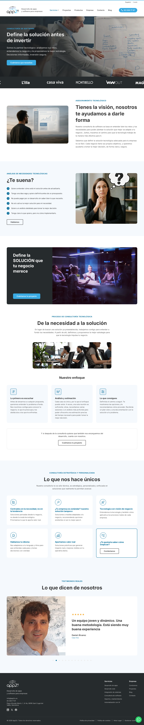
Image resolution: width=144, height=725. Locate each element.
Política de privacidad (87, 720)
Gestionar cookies (131, 720)
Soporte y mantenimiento (113, 699)
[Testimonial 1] (53, 660)
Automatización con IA (112, 702)
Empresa (89, 10)
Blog (110, 10)
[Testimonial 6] (69, 660)
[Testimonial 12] (87, 660)
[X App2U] (12, 710)
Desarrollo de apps (111, 685)
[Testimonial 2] (56, 660)
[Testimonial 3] (59, 660)
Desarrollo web (110, 689)
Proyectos (67, 10)
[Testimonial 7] (72, 660)
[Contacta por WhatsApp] (138, 719)
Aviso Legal (118, 720)
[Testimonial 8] (75, 660)
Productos (78, 10)
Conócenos (133, 685)
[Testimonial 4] (62, 660)
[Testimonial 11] (84, 660)
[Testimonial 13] (91, 660)
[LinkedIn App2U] (8, 710)
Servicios (53, 10)
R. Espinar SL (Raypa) (92, 638)
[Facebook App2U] (16, 710)
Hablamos (15, 222)
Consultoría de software (113, 695)
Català (135, 2)
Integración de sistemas (113, 692)
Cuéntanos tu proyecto (27, 296)
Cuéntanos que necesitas (21, 63)
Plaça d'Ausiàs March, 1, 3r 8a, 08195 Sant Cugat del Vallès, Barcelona (25, 704)
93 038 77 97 (11, 701)
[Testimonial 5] (65, 660)
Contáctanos (109, 551)
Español (128, 2)
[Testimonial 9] (78, 660)
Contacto (101, 10)
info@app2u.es (12, 698)
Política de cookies (104, 720)
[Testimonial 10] (81, 660)
